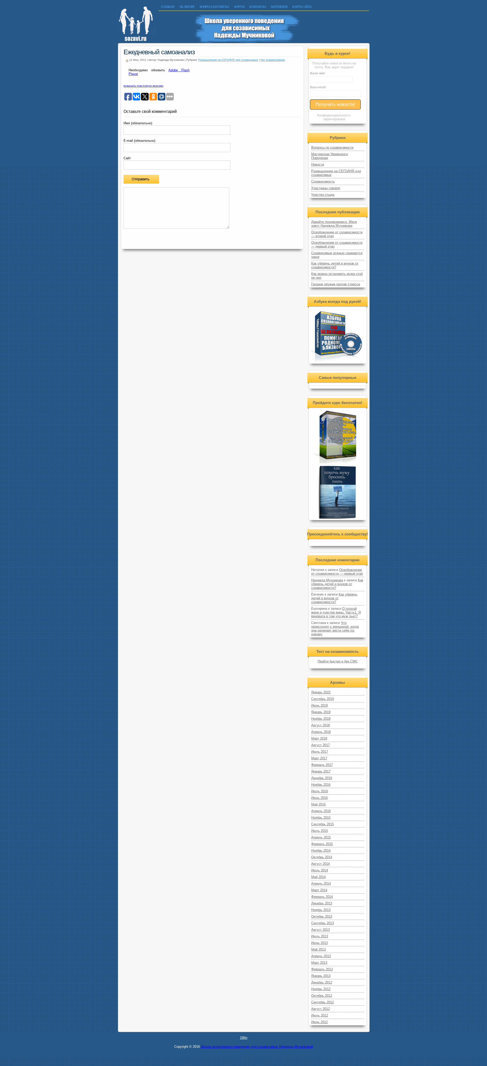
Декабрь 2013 (321, 903)
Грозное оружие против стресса (335, 284)
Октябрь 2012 (321, 996)
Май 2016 (318, 804)
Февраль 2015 (322, 844)
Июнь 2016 (319, 798)
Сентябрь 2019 (322, 699)
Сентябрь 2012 (322, 1002)
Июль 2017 (319, 752)
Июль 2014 (319, 870)
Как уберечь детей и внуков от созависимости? (334, 265)
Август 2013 (320, 930)
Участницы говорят (325, 188)
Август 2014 (320, 864)
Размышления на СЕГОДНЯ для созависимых (228, 59)
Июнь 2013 (319, 943)
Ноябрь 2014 (321, 850)
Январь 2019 (321, 712)
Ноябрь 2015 (321, 817)
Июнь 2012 (319, 1022)
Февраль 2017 (322, 765)
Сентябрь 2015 (322, 824)
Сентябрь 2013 (322, 923)
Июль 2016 (319, 791)
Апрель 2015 (321, 837)
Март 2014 (319, 890)
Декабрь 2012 (321, 982)
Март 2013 (319, 963)
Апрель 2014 (321, 883)
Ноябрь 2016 (321, 785)
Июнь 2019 (319, 705)
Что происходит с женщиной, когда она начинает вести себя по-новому (335, 628)
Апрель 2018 (321, 732)
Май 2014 (318, 877)
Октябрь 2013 (321, 916)
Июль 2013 (319, 936)
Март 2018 (319, 738)
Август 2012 (320, 1009)
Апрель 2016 (321, 811)
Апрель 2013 (321, 956)
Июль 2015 (319, 831)
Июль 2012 (319, 1015)
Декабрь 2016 (321, 778)
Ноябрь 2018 (321, 719)
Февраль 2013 (322, 969)
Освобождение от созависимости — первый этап (337, 571)
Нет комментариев (272, 59)
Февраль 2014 (322, 897)
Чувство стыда (322, 195)
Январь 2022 (321, 692)
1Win (243, 1038)
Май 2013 (318, 949)
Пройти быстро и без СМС (338, 661)
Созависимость (323, 181)
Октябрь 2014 (321, 857)
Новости (317, 164)
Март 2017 (319, 758)
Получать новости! (335, 104)
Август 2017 (320, 745)
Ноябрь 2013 (321, 910)
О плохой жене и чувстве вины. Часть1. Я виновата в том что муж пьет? (336, 612)
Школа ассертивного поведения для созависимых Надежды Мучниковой (257, 1046)
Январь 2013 (321, 976)
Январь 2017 (321, 771)
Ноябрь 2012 (321, 989)
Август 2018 (320, 725)
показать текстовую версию (143, 86)
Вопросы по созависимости (332, 147)
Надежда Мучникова (327, 580)
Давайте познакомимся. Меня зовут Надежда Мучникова (334, 224)
